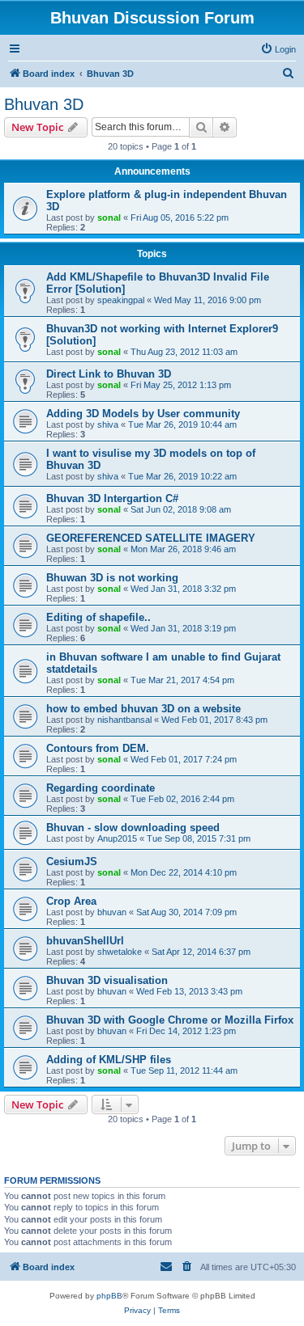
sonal (109, 217)
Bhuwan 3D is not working (112, 578)
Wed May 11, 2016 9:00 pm (207, 300)
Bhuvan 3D (43, 104)
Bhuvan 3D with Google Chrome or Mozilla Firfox (169, 1020)
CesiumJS (71, 861)
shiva (107, 424)
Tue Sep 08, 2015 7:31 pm (198, 838)
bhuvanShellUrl (85, 941)
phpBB (109, 1295)
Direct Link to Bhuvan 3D (108, 374)
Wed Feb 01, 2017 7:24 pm (184, 759)
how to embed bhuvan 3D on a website (143, 709)
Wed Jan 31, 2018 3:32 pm (183, 588)
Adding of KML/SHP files (108, 1060)
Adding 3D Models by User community (143, 414)
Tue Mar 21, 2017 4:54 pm (182, 680)
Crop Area (71, 901)
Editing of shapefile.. (98, 617)
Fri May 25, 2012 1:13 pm (181, 385)
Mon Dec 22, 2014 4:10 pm (184, 872)
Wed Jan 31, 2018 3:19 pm (183, 628)
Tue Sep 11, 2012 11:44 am (184, 1070)
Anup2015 (117, 838)
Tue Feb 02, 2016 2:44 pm (182, 799)
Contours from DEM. (97, 748)
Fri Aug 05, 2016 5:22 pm (180, 217)
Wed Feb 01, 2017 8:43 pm (214, 719)
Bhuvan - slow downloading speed (133, 827)
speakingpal (120, 300)
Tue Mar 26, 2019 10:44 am (182, 424)
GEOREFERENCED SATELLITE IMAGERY (150, 538)
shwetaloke (119, 951)
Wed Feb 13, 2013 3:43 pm (189, 991)
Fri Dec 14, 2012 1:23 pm (186, 1031)
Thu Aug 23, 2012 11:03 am (184, 352)
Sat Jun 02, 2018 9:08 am (181, 509)
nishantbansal (124, 719)
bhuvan (111, 912)
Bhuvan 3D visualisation (107, 980)
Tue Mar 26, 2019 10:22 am (182, 476)
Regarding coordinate (100, 788)
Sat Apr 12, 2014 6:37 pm (201, 951)
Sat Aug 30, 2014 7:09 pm (186, 912)
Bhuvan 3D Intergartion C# (112, 498)
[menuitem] (278, 49)
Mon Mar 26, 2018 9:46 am (183, 549)
